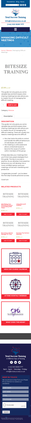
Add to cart (12, 105)
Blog (17, 2)
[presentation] (14, 405)
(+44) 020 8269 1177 (15, 24)
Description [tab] (8, 116)
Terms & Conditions (5, 419)
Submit (6, 412)
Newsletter (11, 2)
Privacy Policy (12, 419)
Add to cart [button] (8, 214)
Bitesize (9, 50)
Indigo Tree (21, 419)
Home (3, 50)
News (22, 2)
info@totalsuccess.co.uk (15, 21)
